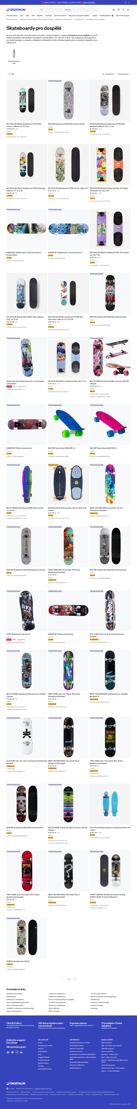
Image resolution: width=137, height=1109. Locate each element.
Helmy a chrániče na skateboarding (103, 996)
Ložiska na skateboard (57, 994)
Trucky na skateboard (99, 994)
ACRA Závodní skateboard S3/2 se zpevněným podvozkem (25, 382)
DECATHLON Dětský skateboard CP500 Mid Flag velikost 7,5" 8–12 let (26, 189)
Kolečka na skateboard (57, 996)
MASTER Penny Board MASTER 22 (61, 448)
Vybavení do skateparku (15, 999)
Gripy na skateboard (13, 1011)
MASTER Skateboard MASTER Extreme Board (66, 124)
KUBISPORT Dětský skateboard (19, 448)
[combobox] (124, 74)
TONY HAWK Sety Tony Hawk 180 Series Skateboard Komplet (64, 571)
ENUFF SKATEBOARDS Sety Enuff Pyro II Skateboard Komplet (64, 896)
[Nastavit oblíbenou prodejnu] (113, 9)
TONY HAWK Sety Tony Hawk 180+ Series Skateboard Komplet (106, 762)
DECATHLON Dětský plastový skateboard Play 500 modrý (110, 829)
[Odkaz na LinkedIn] (21, 1052)
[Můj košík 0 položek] (128, 9)
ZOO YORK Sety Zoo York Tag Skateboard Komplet (107, 635)
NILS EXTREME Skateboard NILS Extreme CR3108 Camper (109, 382)
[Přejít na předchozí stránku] (62, 979)
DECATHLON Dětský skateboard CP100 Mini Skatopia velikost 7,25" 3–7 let (107, 125)
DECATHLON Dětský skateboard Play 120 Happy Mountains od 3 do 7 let (109, 189)
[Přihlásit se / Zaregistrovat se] (123, 9)
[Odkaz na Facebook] (8, 1052)
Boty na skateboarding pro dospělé (61, 999)
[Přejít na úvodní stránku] (15, 9)
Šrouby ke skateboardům (100, 1002)
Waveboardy (95, 999)
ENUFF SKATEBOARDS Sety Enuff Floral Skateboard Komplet (64, 762)
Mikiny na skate (54, 1011)
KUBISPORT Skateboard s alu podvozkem (65, 253)
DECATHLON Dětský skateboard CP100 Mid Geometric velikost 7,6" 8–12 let (65, 318)
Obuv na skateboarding (14, 1005)
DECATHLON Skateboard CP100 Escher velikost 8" (68, 188)
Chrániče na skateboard (57, 1002)
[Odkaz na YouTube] (12, 1052)
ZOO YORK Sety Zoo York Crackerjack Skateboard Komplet (26, 762)
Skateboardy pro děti (14, 62)
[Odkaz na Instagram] (16, 1052)
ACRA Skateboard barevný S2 (18, 634)
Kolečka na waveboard (57, 1005)
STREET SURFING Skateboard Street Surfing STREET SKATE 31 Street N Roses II (108, 896)
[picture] (26, 100)
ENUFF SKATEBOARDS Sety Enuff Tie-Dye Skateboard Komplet (106, 509)
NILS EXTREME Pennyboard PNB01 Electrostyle (24, 508)
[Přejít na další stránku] (75, 979)
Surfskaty (94, 1008)
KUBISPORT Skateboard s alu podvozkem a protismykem (24, 254)
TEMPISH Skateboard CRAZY (18, 961)
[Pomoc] (118, 9)
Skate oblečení (54, 1008)
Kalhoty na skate (97, 1005)
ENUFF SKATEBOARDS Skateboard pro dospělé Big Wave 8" (109, 695)
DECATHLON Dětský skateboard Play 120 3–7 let (67, 381)
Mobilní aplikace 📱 (106, 15)
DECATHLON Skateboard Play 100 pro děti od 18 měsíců (67, 509)
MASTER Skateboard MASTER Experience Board (25, 570)
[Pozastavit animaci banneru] (125, 2)
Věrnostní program (122, 15)
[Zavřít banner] (129, 2)
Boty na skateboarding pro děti (17, 1002)
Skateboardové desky (14, 994)
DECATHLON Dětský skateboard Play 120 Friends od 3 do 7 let (109, 254)
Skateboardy (11, 996)
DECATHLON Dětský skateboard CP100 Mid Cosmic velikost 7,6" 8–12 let (24, 125)
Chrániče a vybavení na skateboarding (20, 1008)
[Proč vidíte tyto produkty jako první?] (103, 74)
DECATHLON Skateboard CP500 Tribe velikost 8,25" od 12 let (25, 318)
